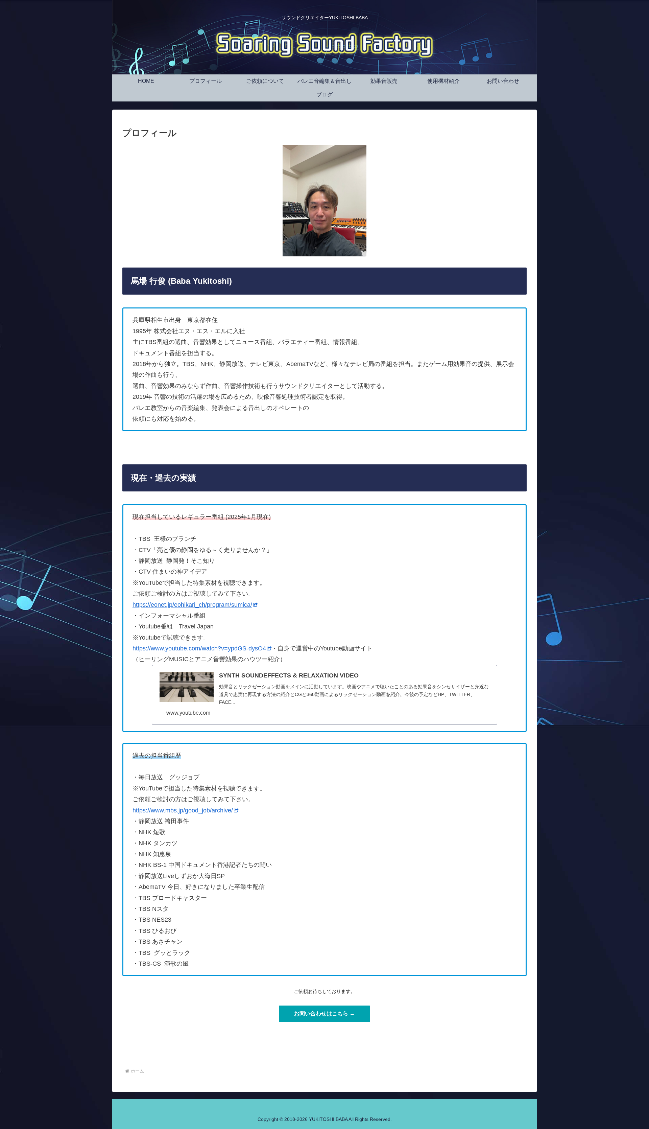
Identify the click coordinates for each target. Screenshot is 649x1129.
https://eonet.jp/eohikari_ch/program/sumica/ (192, 604)
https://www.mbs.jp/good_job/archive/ (183, 810)
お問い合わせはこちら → (324, 1013)
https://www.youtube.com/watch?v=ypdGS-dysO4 (199, 648)
